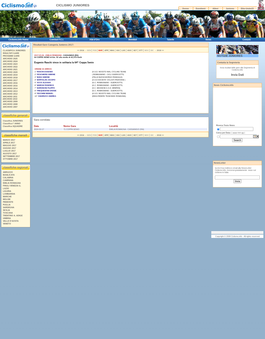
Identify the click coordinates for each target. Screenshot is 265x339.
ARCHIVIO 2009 (10, 101)
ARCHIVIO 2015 (10, 86)
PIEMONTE (8, 202)
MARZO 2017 (9, 140)
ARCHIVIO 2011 (10, 96)
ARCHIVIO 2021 (10, 69)
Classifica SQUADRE (13, 126)
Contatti (246, 39)
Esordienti (201, 8)
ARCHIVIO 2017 (10, 80)
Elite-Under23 (247, 8)
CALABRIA (8, 177)
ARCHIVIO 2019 (10, 75)
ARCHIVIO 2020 (10, 72)
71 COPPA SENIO (71, 129)
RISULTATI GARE (11, 53)
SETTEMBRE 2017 (11, 156)
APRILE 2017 (9, 143)
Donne (185, 8)
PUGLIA (6, 205)
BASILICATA (9, 175)
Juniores (230, 8)
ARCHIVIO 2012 (10, 94)
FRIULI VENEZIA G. (12, 186)
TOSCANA (8, 213)
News (208, 39)
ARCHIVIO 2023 (10, 64)
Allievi (215, 8)
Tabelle (170, 39)
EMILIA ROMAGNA (12, 183)
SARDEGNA (8, 207)
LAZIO (6, 188)
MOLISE (6, 199)
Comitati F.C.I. (57, 39)
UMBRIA (7, 218)
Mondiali (132, 39)
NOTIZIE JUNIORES (229, 55)
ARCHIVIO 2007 (10, 107)
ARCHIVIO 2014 (10, 88)
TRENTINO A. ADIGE (13, 215)
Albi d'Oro (94, 39)
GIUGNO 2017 (9, 148)
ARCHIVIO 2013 (10, 91)
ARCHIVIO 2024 (10, 61)
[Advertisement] (15, 283)
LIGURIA (7, 191)
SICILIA (6, 210)
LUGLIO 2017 (9, 151)
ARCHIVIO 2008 (10, 104)
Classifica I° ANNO (11, 123)
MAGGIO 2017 (9, 145)
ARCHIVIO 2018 (10, 77)
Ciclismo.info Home (18, 39)
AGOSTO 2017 (10, 153)
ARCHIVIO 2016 (10, 83)
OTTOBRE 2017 (10, 159)
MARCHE (7, 196)
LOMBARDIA (9, 194)
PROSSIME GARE (11, 56)
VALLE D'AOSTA (11, 221)
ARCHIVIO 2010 (10, 99)
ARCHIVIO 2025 (10, 58)
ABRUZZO (8, 172)
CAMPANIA (8, 180)
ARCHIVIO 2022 (10, 67)
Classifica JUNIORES (13, 121)
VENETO (7, 224)
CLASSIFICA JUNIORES (14, 50)
